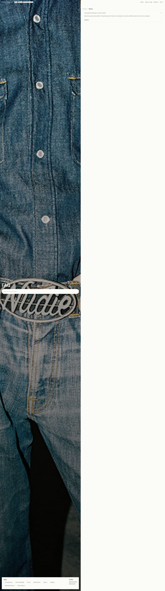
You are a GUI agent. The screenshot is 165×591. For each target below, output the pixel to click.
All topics (84, 9)
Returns (91, 9)
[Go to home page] (7, 2)
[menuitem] (15, 2)
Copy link (86, 19)
